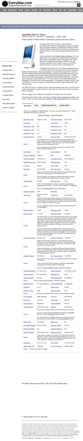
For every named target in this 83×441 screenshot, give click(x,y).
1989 (64, 36)
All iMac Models (27, 39)
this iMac (74, 185)
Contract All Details (57, 115)
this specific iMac (60, 99)
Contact (24, 438)
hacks (45, 253)
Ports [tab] (36, 105)
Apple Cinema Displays (64, 56)
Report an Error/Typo (37, 383)
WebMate (77, 2)
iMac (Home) (28, 417)
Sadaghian (55, 229)
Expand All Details (43, 115)
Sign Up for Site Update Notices (56, 383)
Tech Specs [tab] (27, 105)
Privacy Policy (32, 433)
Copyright (65, 438)
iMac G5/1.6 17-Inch (65, 46)
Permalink (25, 383)
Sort (40, 10)
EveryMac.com (30, 438)
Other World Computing (60, 97)
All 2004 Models (39, 39)
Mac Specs (47, 10)
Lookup (27, 10)
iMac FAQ (44, 417)
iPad (60, 10)
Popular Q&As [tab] (64, 105)
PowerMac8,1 (50, 36)
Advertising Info (48, 438)
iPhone (54, 10)
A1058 (59, 36)
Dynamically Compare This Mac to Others (60, 39)
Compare (34, 10)
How (44, 147)
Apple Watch (72, 10)
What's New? (12, 10)
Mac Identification (64, 319)
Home (5, 10)
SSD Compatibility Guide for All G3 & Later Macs (57, 268)
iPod (65, 10)
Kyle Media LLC (39, 438)
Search (20, 10)
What (30, 94)
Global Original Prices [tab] (49, 105)
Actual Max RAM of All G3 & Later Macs (54, 188)
